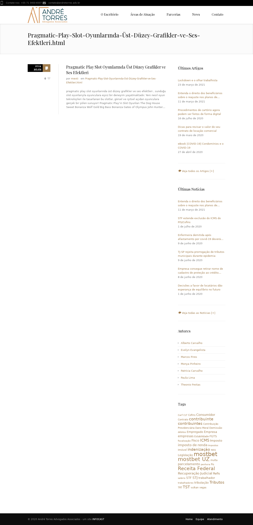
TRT (180, 487)
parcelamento (189, 464)
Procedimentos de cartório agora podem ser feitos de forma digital (199, 112)
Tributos (217, 482)
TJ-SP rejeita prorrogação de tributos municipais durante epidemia (201, 253)
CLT (185, 415)
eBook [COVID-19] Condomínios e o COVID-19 (201, 145)
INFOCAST (98, 519)
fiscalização (184, 441)
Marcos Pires (189, 356)
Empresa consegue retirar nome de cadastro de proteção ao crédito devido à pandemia (200, 271)
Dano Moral (202, 428)
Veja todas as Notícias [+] (198, 312)
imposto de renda (192, 445)
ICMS (204, 440)
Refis (216, 473)
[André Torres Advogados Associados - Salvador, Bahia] (47, 15)
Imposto (216, 440)
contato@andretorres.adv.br (64, 3)
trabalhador (206, 477)
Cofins (191, 415)
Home (189, 519)
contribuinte (201, 419)
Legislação (185, 455)
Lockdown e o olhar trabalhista (197, 80)
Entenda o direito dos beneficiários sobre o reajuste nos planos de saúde (200, 95)
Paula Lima (188, 377)
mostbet (205, 454)
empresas (186, 436)
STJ (195, 478)
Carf (180, 415)
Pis (212, 464)
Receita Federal (196, 468)
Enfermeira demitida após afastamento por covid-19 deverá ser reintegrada (199, 237)
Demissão (215, 427)
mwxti (74, 78)
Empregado (195, 431)
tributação (201, 482)
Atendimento (215, 519)
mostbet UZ (194, 459)
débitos (182, 432)
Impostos (213, 445)
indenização (199, 449)
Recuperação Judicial (195, 473)
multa (214, 460)
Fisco (195, 440)
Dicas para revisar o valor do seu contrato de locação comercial (199, 128)
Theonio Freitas (190, 384)
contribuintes (190, 423)
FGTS (213, 436)
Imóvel (182, 449)
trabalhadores (186, 483)
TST (186, 487)
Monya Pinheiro (191, 363)
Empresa (210, 431)
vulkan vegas (198, 487)
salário (181, 478)
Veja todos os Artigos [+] (197, 171)
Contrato (183, 419)
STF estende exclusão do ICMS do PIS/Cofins (199, 220)
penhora (205, 464)
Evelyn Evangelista (193, 349)
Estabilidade (201, 436)
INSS (213, 450)
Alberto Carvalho (191, 343)
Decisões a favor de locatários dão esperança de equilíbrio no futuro (200, 287)
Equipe (200, 519)
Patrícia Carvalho (192, 370)
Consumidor (205, 415)
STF (189, 478)
